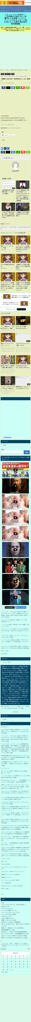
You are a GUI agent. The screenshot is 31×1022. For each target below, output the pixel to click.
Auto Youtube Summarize (14, 128)
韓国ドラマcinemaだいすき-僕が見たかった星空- (14, 937)
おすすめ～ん (7, 73)
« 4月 (2, 972)
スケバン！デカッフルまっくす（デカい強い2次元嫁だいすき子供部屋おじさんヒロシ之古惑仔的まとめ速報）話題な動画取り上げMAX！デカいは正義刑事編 (15, 827)
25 (15, 967)
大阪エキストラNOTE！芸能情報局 (10, 922)
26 (19, 967)
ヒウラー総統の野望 (6, 882)
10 (11, 961)
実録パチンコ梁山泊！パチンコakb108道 (12, 928)
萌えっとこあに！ (5, 650)
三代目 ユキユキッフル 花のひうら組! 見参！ (12, 885)
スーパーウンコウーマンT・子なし (10, 912)
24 (11, 967)
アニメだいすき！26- (7, 908)
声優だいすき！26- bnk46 (8, 920)
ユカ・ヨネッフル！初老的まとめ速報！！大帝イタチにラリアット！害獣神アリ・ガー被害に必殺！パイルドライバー (15, 641)
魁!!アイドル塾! (5, 888)
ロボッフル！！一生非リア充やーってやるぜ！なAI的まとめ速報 (14, 76)
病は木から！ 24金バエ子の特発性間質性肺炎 (14, 931)
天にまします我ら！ (6, 864)
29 (3, 969)
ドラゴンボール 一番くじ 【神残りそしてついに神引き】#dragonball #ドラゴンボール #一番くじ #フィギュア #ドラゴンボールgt (15, 945)
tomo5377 (15, 171)
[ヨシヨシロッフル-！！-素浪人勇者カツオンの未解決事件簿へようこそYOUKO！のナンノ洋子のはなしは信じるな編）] (15, 838)
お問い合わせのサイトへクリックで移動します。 (13, 706)
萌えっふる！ (4, 861)
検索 (2, 449)
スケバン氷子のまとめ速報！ (9, 914)
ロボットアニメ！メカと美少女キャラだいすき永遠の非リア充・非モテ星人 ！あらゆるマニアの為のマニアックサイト (15, 793)
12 (19, 961)
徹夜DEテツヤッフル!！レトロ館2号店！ (11, 874)
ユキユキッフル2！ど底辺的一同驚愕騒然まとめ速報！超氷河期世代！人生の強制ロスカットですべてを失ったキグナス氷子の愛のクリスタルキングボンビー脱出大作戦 (15, 849)
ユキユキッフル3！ (5, 858)
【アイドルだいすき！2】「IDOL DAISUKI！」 (14, 904)
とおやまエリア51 (6, 916)
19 (19, 964)
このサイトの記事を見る (7, 124)
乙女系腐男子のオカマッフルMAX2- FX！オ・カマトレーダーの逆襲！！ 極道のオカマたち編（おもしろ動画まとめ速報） (15, 763)
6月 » (6, 972)
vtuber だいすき (5, 906)
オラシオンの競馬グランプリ (9, 910)
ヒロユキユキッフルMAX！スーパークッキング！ (13, 871)
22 (3, 967)
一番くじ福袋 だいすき (7, 918)
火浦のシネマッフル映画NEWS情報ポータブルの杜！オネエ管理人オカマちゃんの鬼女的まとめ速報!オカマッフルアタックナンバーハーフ (15, 808)
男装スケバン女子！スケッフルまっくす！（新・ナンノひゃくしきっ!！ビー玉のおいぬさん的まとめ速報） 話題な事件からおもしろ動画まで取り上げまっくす (15, 786)
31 (11, 969)
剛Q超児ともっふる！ (6, 877)
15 (3, 964)
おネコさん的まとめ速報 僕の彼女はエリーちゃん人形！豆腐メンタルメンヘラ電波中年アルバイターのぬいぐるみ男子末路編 (15, 731)
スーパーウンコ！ (5, 768)
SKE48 (2, 73)
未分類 (13, 73)
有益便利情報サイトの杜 (8, 929)
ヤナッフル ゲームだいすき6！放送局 (10, 880)
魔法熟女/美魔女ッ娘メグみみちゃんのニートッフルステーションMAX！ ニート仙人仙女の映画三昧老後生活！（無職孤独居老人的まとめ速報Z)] (15, 757)
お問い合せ (15, 711)
